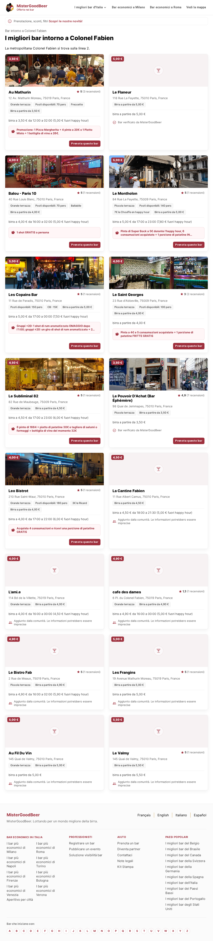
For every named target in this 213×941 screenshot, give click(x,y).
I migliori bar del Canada (183, 855)
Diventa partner (128, 849)
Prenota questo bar (84, 143)
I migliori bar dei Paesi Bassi (181, 891)
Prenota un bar (128, 843)
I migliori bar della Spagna (184, 877)
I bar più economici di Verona (45, 890)
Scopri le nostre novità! (65, 21)
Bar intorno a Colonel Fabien (25, 31)
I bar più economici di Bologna (45, 876)
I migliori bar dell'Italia (181, 883)
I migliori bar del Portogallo (185, 899)
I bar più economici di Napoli (16, 862)
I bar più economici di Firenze (16, 876)
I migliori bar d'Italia (88, 7)
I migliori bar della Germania (178, 869)
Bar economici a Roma (165, 7)
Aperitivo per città (20, 900)
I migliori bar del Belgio (182, 843)
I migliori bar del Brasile (182, 849)
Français (144, 815)
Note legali (125, 861)
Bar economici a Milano (128, 7)
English (163, 815)
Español (200, 815)
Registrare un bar (82, 843)
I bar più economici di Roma (45, 847)
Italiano (181, 815)
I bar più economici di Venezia (16, 890)
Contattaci (124, 855)
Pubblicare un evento (84, 849)
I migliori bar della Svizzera (185, 861)
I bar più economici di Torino (45, 862)
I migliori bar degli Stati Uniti (182, 907)
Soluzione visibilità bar (85, 855)
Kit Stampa (125, 867)
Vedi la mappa (196, 7)
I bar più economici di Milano (16, 847)
